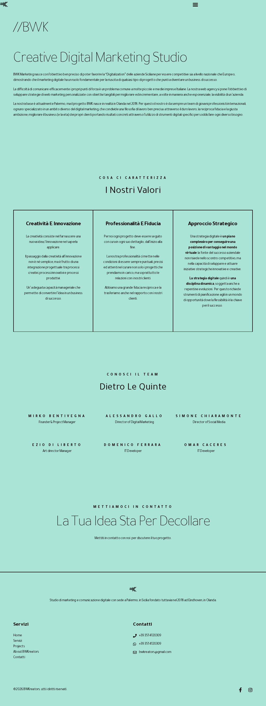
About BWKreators (26, 652)
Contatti (19, 657)
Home (17, 636)
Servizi (17, 641)
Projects (19, 647)
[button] (195, 4)
